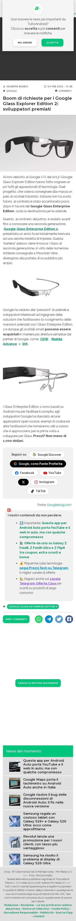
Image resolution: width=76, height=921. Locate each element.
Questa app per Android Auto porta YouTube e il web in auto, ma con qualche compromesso (43, 766)
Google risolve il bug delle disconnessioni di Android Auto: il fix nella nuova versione (45, 800)
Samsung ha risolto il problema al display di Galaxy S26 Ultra (41, 859)
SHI (25, 344)
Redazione (11, 905)
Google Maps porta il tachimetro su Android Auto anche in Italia (42, 783)
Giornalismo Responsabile (21, 912)
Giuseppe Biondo (17, 86)
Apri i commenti (16, 619)
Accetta (52, 42)
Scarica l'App (64, 912)
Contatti (39, 916)
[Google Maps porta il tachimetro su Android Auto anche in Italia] (14, 783)
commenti (65, 90)
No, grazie (25, 42)
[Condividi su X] (59, 619)
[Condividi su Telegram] (49, 619)
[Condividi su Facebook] (69, 619)
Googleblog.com (59, 505)
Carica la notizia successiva (38, 683)
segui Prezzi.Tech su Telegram (43, 568)
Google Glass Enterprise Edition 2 (33, 606)
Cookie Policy (60, 908)
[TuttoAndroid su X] (23, 482)
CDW (44, 339)
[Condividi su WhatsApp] (39, 619)
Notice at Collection (36, 908)
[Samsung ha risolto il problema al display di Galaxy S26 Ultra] (14, 859)
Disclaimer (27, 905)
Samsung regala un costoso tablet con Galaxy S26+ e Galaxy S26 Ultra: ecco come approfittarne (44, 821)
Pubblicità (46, 912)
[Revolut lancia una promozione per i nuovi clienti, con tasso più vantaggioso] (14, 842)
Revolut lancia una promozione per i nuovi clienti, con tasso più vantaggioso (42, 842)
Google (12, 90)
